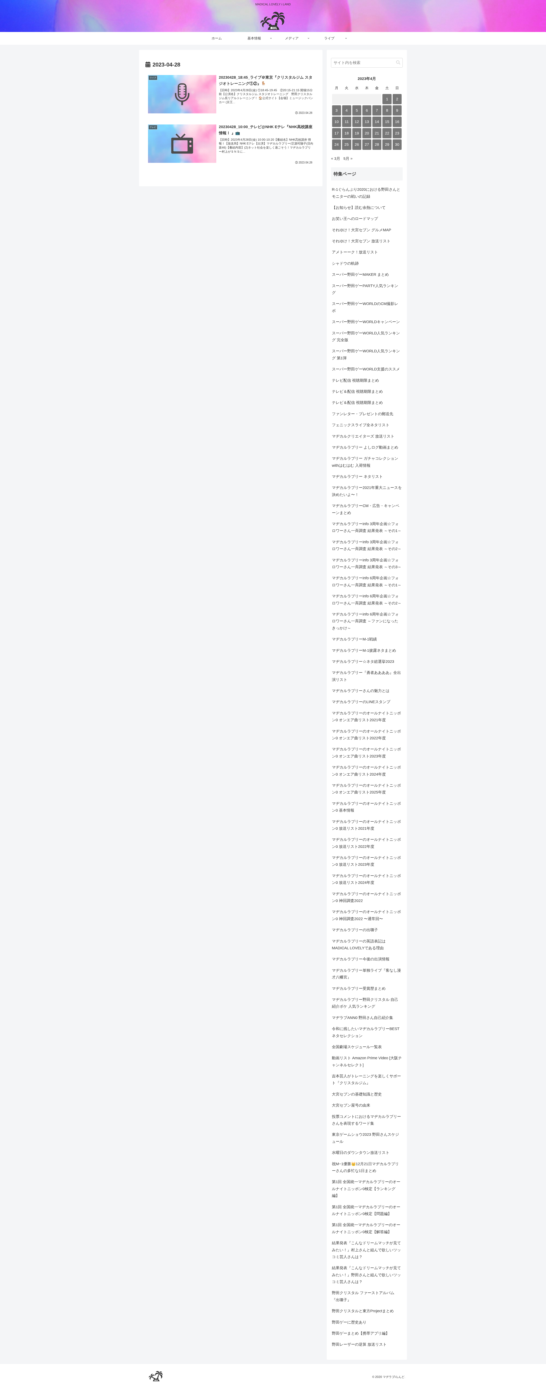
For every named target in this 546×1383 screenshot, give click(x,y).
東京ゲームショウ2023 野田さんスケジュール (365, 1137)
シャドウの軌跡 (345, 263)
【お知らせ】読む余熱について (359, 207)
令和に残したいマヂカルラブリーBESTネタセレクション (365, 1032)
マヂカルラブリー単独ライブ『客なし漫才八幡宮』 (366, 973)
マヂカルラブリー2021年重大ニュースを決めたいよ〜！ (367, 491)
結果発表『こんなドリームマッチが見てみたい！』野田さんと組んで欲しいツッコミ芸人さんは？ (366, 1275)
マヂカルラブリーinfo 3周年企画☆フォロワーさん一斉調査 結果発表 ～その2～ (366, 545)
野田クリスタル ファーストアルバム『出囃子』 (363, 1296)
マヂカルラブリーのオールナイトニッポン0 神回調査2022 (366, 897)
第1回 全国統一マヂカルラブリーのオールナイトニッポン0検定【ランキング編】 (366, 1189)
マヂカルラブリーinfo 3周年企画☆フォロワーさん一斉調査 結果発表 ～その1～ (366, 527)
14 (377, 122)
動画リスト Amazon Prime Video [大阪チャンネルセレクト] (367, 1061)
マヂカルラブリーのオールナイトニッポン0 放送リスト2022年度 (366, 842)
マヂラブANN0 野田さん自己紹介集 (362, 1018)
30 (397, 144)
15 (387, 122)
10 (336, 122)
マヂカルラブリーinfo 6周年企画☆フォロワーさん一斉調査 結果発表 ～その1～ (366, 581)
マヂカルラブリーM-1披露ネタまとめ (364, 650)
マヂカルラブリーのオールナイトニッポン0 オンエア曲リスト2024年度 (366, 770)
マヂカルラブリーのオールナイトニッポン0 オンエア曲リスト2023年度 (366, 752)
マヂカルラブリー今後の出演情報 (360, 959)
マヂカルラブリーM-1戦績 (354, 639)
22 (387, 133)
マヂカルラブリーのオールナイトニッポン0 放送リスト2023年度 (366, 861)
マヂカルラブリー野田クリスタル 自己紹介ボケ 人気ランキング (365, 1003)
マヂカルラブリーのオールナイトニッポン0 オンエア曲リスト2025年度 (366, 788)
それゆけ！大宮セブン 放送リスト (361, 241)
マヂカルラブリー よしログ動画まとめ (365, 447)
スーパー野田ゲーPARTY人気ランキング (365, 289)
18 (346, 133)
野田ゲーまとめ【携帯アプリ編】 (360, 1333)
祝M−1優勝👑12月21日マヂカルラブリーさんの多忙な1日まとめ (365, 1167)
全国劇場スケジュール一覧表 (357, 1047)
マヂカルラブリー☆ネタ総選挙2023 (363, 661)
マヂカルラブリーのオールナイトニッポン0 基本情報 (366, 806)
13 (367, 122)
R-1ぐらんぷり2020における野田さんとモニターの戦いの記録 (366, 192)
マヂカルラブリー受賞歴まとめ (359, 988)
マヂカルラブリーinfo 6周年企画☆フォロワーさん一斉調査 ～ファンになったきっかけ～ (365, 621)
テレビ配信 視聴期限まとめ (355, 380)
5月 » (348, 158)
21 (377, 133)
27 (367, 144)
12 (357, 122)
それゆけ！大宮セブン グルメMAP (361, 230)
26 (357, 144)
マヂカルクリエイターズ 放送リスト (363, 436)
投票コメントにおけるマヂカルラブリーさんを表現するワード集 (366, 1120)
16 (397, 122)
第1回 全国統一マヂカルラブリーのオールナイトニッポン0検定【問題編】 (366, 1210)
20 (367, 133)
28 (377, 144)
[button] (398, 62)
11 (347, 122)
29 (387, 144)
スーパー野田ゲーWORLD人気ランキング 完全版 (366, 336)
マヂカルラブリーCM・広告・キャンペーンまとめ (365, 509)
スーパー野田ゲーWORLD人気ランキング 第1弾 (366, 354)
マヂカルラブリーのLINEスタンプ (361, 702)
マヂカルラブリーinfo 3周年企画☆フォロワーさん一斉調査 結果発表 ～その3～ (366, 563)
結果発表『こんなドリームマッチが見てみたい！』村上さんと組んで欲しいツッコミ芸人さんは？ (366, 1250)
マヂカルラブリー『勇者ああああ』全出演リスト (366, 676)
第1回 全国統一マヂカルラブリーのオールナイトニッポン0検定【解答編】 (366, 1228)
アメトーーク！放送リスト (355, 252)
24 (336, 144)
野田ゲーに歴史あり (349, 1322)
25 (346, 144)
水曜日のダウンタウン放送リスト (360, 1152)
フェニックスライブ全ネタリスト (360, 425)
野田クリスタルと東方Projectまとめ (363, 1311)
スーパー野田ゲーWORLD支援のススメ (366, 369)
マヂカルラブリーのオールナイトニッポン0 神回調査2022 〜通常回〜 (366, 915)
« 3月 (335, 158)
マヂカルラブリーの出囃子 (355, 930)
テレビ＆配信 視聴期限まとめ (357, 391)
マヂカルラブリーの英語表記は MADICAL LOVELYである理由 (359, 944)
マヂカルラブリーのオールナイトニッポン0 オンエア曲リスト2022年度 (366, 734)
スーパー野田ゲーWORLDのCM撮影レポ (365, 307)
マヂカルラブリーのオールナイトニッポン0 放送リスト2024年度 (366, 879)
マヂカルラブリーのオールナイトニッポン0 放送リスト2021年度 (366, 825)
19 (357, 133)
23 (397, 133)
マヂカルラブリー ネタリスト (357, 476)
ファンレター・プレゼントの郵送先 (362, 414)
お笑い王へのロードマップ (355, 219)
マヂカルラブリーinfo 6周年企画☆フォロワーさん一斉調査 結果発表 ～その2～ (366, 599)
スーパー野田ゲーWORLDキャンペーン (366, 322)
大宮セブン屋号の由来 (351, 1105)
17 (336, 133)
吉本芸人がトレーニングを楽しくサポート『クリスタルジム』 (366, 1079)
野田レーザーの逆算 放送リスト (359, 1344)
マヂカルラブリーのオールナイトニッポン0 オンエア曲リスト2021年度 (366, 716)
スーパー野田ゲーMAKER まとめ (360, 274)
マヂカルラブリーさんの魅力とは (360, 691)
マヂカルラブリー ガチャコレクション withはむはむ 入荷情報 (365, 461)
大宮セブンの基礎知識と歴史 (357, 1094)
